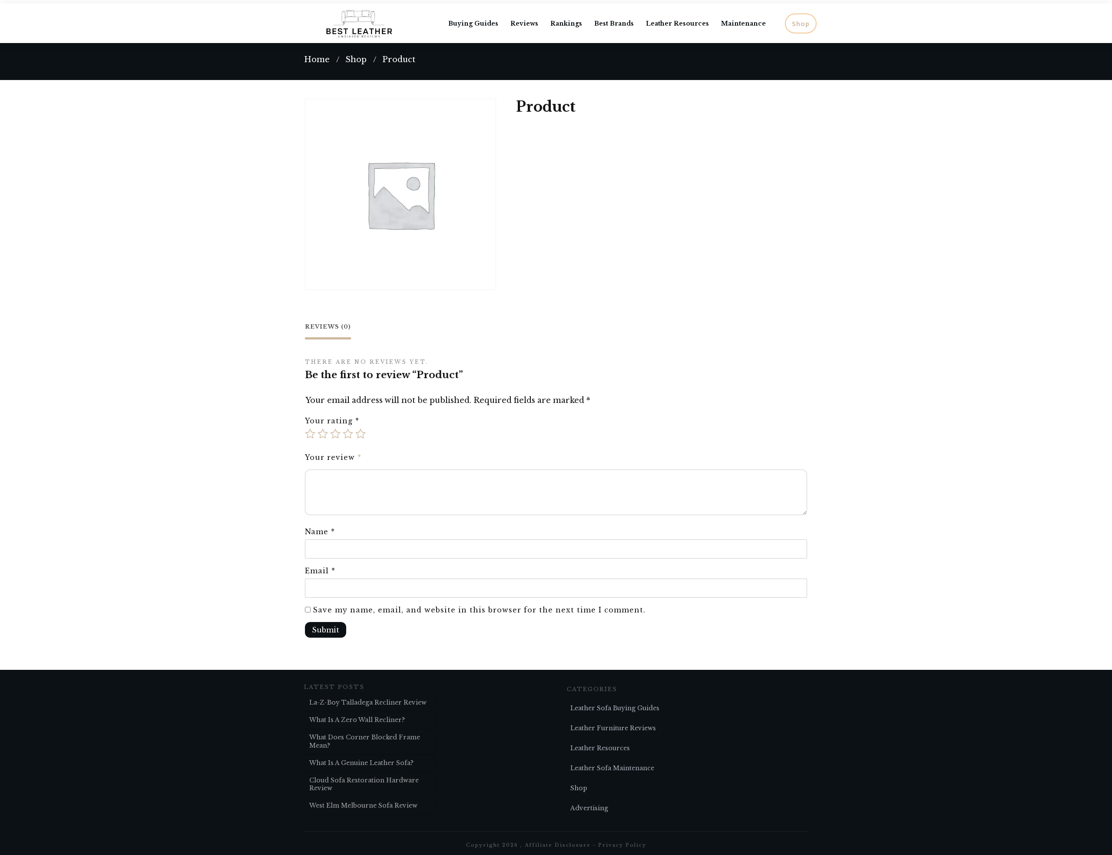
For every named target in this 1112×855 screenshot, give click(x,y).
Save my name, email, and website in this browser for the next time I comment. (479, 609)
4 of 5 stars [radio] (348, 434)
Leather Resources (600, 748)
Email (320, 570)
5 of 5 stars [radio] (360, 434)
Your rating (332, 420)
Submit (325, 629)
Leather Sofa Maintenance (612, 768)
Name (320, 531)
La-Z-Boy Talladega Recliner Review (368, 702)
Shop (578, 788)
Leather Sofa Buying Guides (614, 708)
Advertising (589, 808)
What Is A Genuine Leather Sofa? (361, 763)
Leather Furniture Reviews (613, 728)
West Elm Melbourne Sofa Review (363, 805)
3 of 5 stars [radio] (335, 434)
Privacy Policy (622, 845)
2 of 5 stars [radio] (323, 434)
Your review (333, 457)
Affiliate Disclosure (558, 845)
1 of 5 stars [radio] (310, 434)
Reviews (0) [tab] (328, 326)
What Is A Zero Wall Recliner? (357, 720)
